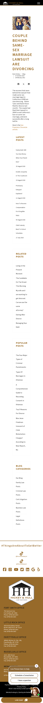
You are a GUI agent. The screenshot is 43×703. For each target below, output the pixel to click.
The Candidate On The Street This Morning (21, 282)
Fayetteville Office (15, 637)
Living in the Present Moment (20, 270)
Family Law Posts (20, 484)
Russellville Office (15, 652)
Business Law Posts (21, 510)
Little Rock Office (14, 622)
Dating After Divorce (20, 317)
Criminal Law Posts (21, 493)
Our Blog (19, 478)
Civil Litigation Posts (21, 501)
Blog (23, 74)
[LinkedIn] (29, 84)
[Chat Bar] (21, 700)
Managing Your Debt (21, 325)
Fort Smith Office (14, 608)
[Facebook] (18, 84)
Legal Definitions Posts (20, 520)
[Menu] (38, 3)
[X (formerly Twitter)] (23, 84)
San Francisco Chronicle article (19, 127)
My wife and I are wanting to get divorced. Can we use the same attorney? (21, 300)
